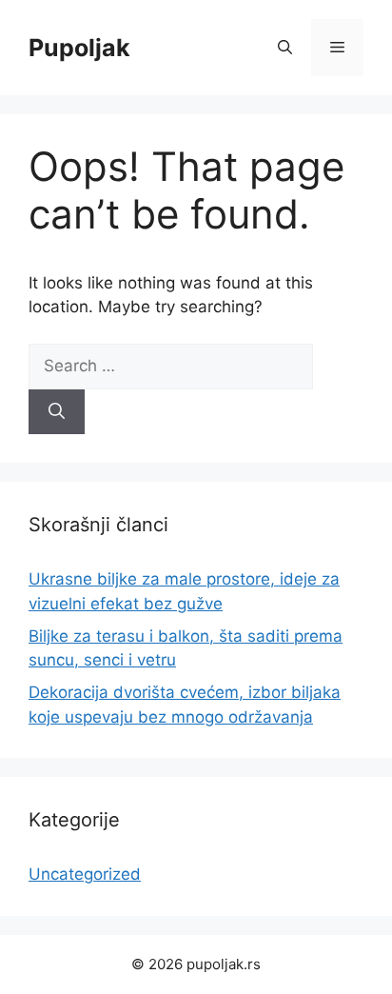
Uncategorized (85, 874)
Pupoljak (79, 47)
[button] (285, 47)
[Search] (57, 412)
